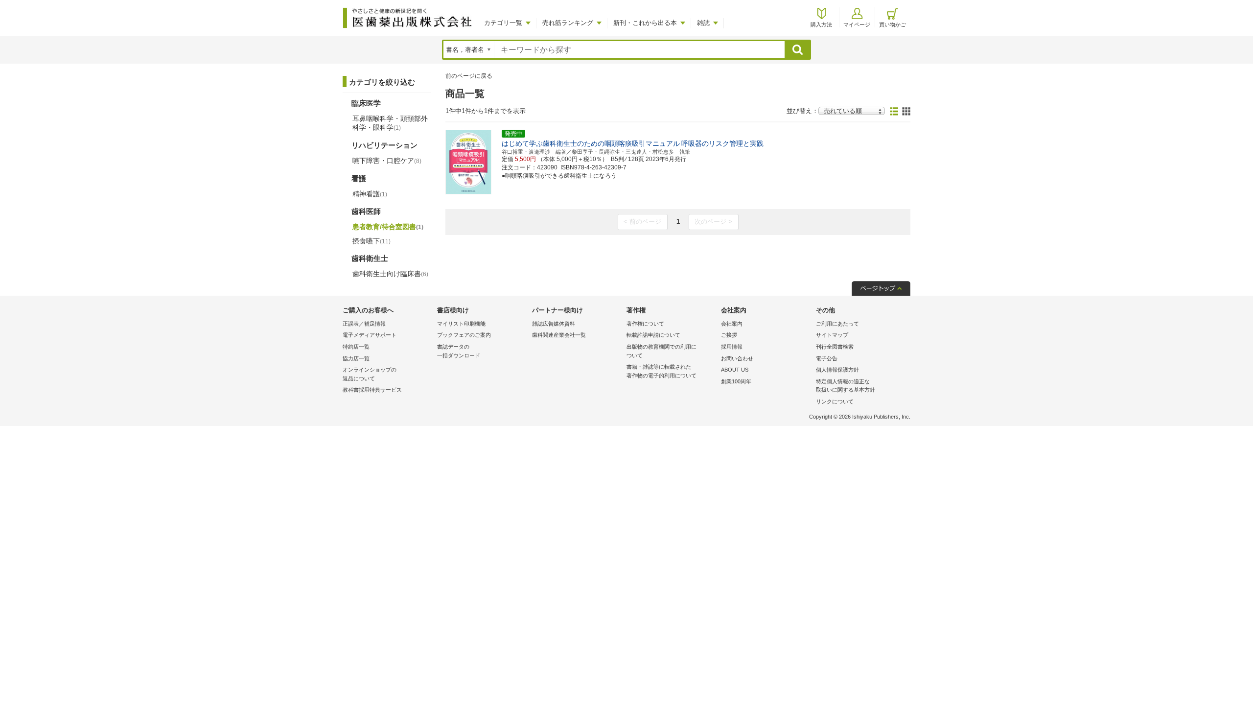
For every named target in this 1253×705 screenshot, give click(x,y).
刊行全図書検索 (835, 347)
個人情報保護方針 (837, 370)
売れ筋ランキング (567, 22)
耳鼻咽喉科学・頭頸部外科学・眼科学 (390, 123)
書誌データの (458, 351)
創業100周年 (736, 381)
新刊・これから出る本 (645, 22)
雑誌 (703, 22)
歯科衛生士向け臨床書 (390, 274)
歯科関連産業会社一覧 (559, 335)
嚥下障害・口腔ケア (386, 160)
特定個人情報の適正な (845, 385)
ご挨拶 (729, 335)
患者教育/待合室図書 (387, 227)
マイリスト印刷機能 (461, 324)
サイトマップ (832, 335)
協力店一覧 (356, 358)
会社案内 (732, 324)
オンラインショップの (369, 374)
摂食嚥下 (371, 241)
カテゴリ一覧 (503, 22)
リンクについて (835, 401)
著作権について (645, 324)
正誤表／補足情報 (364, 324)
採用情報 (732, 347)
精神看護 (369, 194)
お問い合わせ (737, 358)
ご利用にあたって (837, 324)
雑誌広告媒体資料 (553, 324)
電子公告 (826, 358)
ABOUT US (734, 370)
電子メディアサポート (369, 335)
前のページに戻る (468, 75)
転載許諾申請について (653, 335)
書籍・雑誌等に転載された (661, 371)
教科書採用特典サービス (372, 390)
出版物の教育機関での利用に (661, 351)
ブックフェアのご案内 (464, 335)
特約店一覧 (356, 347)
